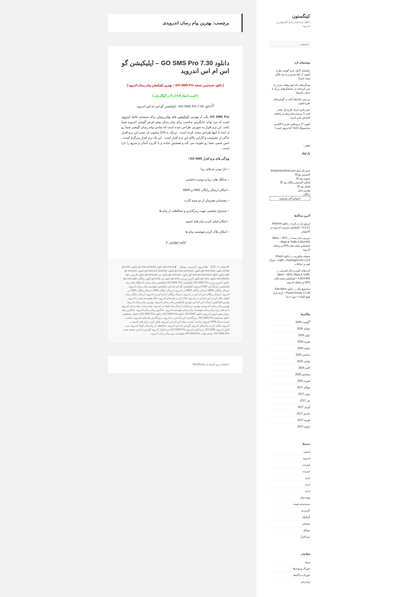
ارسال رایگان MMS (218, 290)
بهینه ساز (305, 497)
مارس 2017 (303, 413)
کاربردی (305, 510)
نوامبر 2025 (303, 361)
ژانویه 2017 (303, 426)
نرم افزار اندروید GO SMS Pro (187, 329)
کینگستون (301, 16)
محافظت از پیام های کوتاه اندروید (149, 325)
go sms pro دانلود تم (170, 274)
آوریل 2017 (304, 407)
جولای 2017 (303, 387)
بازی (307, 477)
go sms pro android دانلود (152, 270)
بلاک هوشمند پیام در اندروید (142, 298)
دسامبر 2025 (303, 354)
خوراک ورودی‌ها (301, 568)
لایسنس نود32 (302, 174)
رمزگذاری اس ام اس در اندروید (180, 317)
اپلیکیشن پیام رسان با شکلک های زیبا (146, 282)
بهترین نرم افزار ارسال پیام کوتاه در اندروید (177, 306)
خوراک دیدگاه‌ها (302, 575)
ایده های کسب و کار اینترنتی (295, 270)
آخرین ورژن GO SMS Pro (208, 282)
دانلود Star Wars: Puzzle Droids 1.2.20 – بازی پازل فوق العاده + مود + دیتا (291, 292)
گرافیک (306, 517)
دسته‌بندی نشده (301, 504)
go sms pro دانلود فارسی (144, 274)
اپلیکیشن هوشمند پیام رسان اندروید (148, 286)
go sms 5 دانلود (165, 266)
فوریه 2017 (303, 420)
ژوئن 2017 (304, 394)
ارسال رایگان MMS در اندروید (191, 290)
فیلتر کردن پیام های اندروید (206, 325)
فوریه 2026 (303, 341)
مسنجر (306, 523)
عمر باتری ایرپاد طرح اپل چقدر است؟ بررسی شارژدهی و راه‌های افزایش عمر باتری (292, 113)
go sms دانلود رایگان (149, 278)
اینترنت (306, 464)
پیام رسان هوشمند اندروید (179, 310)
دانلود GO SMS (193, 313)
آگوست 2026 (303, 322)
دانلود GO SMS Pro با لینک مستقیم (142, 313)
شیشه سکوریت (301, 256)
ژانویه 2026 (303, 348)
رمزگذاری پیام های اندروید (148, 317)
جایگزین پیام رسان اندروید (150, 310)
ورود (307, 562)
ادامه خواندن (175, 242)
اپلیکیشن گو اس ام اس (180, 286)
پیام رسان (163, 116)
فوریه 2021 (303, 380)
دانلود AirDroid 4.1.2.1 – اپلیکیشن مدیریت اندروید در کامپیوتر (290, 227)
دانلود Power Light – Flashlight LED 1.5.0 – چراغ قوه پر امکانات (290, 260)
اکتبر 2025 (304, 367)
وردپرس (305, 581)
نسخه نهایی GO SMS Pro (199, 333)
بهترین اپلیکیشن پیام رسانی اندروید (173, 302)
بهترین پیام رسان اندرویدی (215, 306)
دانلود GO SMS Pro (173, 313)
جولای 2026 (303, 328)
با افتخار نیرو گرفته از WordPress (211, 364)
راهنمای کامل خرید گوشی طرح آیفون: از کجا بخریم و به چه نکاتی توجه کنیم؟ (292, 74)
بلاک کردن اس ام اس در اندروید (205, 298)
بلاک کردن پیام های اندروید (173, 298)
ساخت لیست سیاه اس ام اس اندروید (181, 321)
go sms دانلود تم (170, 278)
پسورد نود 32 (303, 178)
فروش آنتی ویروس (289, 198)
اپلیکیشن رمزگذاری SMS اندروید (211, 286)
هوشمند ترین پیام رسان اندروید (167, 333)
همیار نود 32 (303, 186)
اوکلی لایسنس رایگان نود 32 (295, 182)
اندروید (306, 458)
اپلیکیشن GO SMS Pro (179, 282)
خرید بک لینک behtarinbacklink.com (290, 170)
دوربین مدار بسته (301, 238)
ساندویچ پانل (303, 288)
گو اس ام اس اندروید (179, 325)
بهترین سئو (304, 190)
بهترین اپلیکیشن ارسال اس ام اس (211, 302)
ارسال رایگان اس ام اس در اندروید (202, 294)
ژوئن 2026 (304, 335)
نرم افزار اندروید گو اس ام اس (152, 329)
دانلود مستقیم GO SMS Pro (214, 317)
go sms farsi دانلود (205, 270)
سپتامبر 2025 (302, 374)
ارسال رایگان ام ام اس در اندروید (164, 294)
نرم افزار (305, 536)
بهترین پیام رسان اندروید (140, 302)
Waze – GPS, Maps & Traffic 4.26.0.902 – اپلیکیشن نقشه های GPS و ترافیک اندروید (292, 278)
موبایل (306, 530)
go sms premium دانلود (181, 270)
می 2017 (305, 400)
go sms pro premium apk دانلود (200, 274)
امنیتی (306, 451)
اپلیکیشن (183, 116)
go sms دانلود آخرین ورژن (195, 278)
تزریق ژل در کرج (301, 223)
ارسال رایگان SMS (163, 290)
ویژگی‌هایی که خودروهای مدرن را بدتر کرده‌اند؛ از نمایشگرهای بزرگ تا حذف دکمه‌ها (291, 88)
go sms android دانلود (144, 266)
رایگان (306, 194)
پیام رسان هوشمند (204, 310)
